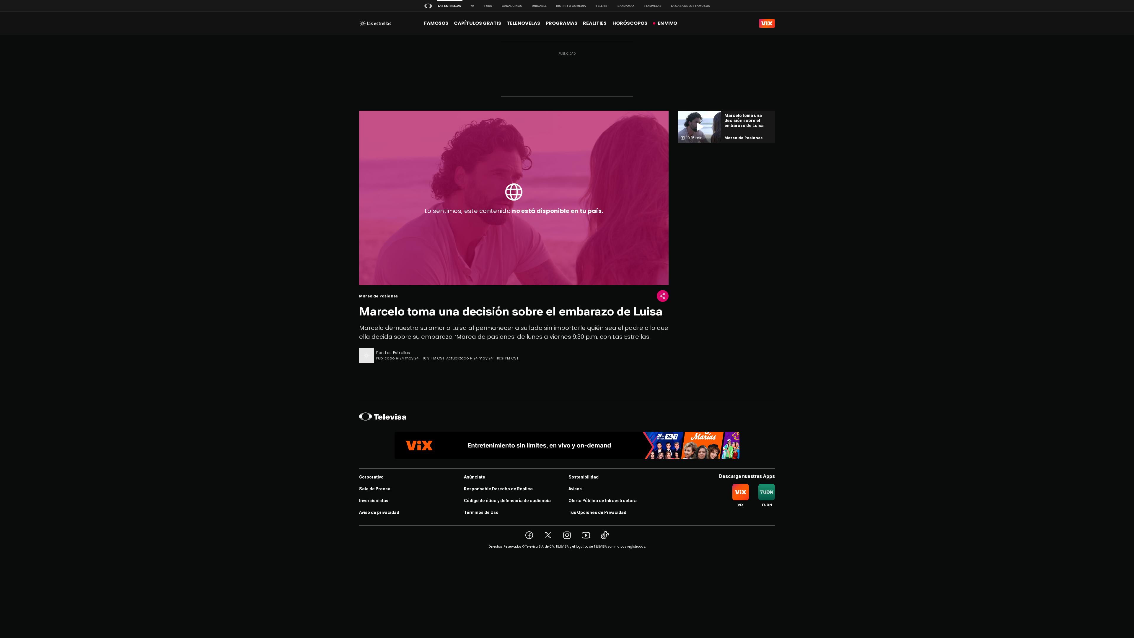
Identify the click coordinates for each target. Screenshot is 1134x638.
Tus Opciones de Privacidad (597, 512)
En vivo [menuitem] (667, 23)
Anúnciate (474, 477)
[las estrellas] (375, 23)
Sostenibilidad (583, 477)
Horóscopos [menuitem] (629, 23)
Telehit (601, 5)
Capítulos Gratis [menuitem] (477, 23)
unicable (539, 5)
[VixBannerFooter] (567, 445)
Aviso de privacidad (379, 512)
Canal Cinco (512, 5)
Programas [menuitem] (561, 23)
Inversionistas (373, 500)
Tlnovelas (653, 5)
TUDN (488, 5)
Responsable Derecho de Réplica (498, 488)
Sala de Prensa (374, 488)
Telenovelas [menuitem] (523, 23)
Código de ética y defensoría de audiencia (507, 500)
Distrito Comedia (571, 5)
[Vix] (767, 23)
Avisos (575, 488)
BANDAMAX (625, 5)
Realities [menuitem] (595, 23)
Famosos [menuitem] (436, 23)
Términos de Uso (481, 512)
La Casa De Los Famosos (690, 5)
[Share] (663, 296)
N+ (472, 5)
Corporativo (371, 477)
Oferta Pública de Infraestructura (602, 500)
